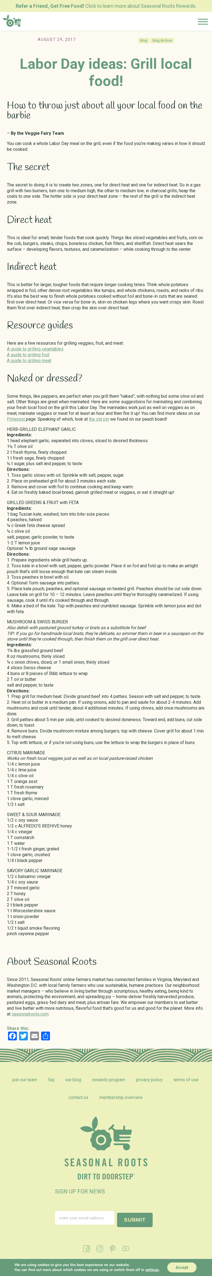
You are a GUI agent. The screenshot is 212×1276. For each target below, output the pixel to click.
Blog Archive (162, 41)
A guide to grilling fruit (28, 354)
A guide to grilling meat (29, 360)
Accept (182, 1267)
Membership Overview (120, 1097)
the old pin (99, 419)
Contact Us (78, 1097)
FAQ (51, 1079)
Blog (143, 41)
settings (152, 1269)
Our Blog (73, 1079)
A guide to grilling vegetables (35, 349)
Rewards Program (108, 1079)
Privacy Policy (149, 1079)
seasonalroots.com (30, 1014)
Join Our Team (24, 1079)
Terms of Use (186, 1079)
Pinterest (16, 419)
